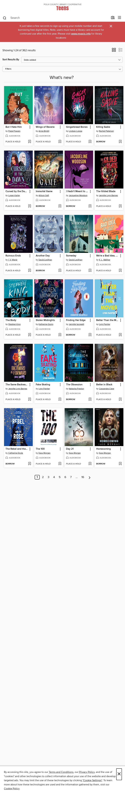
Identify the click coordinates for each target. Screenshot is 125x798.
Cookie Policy (11, 788)
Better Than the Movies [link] (107, 320)
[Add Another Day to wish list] (60, 271)
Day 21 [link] (70, 449)
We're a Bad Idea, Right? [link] (107, 255)
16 (82, 477)
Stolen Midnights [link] (45, 320)
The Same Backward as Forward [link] (17, 384)
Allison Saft (44, 195)
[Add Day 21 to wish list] (90, 464)
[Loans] (113, 18)
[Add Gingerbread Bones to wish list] (90, 142)
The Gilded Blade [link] (105, 191)
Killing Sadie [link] (103, 127)
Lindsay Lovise (75, 131)
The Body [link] (11, 320)
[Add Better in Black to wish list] (120, 399)
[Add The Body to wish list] (30, 335)
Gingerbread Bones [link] (77, 127)
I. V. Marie (12, 260)
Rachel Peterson (106, 131)
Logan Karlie (14, 195)
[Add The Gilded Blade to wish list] (120, 206)
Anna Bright (44, 131)
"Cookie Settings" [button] (92, 780)
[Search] (4, 17)
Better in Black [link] (104, 384)
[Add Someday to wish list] (90, 271)
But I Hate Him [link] (14, 127)
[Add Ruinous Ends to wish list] (30, 271)
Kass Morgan (44, 453)
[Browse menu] (120, 18)
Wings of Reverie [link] (45, 127)
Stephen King (14, 324)
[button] (114, 51)
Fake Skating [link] (43, 384)
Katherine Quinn (46, 324)
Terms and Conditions (61, 772)
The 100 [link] (40, 449)
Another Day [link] (43, 255)
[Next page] (89, 477)
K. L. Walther (104, 260)
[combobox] (55, 18)
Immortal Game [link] (44, 191)
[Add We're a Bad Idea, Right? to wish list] (120, 271)
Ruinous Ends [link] (13, 255)
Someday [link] (71, 255)
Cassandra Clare (106, 388)
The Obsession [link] (74, 384)
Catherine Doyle (15, 453)
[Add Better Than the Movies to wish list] (120, 335)
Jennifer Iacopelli (76, 324)
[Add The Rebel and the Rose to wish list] (30, 464)
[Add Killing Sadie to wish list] (120, 142)
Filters (8, 69)
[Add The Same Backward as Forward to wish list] (30, 399)
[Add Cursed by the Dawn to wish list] (30, 206)
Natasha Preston (76, 388)
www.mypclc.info (81, 33)
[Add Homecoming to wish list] (120, 464)
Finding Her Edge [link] (75, 320)
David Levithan (45, 260)
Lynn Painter (104, 324)
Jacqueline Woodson (78, 195)
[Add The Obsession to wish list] (90, 399)
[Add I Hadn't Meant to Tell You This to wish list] (90, 206)
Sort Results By (10, 59)
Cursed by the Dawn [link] (17, 191)
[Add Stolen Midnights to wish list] (60, 335)
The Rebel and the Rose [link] (17, 449)
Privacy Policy (87, 772)
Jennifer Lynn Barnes (108, 195)
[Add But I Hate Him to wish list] (30, 142)
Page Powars (14, 131)
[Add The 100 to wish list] (60, 464)
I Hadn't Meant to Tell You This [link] (77, 191)
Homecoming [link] (103, 449)
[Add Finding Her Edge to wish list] (90, 335)
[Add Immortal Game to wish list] (60, 206)
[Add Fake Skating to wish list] (60, 399)
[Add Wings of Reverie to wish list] (60, 142)
